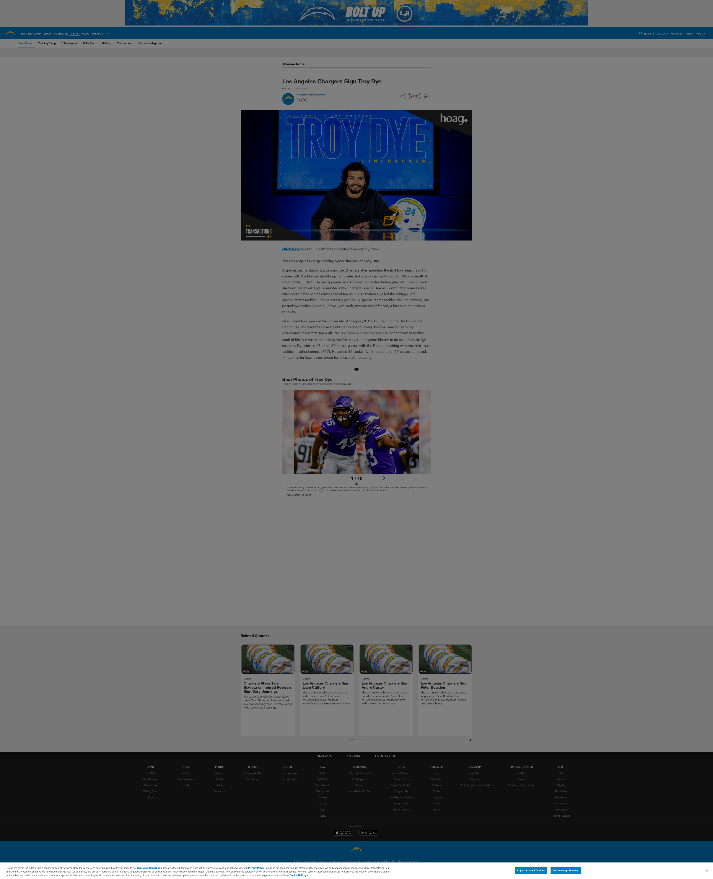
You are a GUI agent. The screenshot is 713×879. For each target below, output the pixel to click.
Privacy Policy (256, 867)
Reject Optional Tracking (531, 870)
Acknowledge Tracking (566, 870)
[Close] (707, 870)
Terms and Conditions (149, 867)
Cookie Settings (299, 875)
